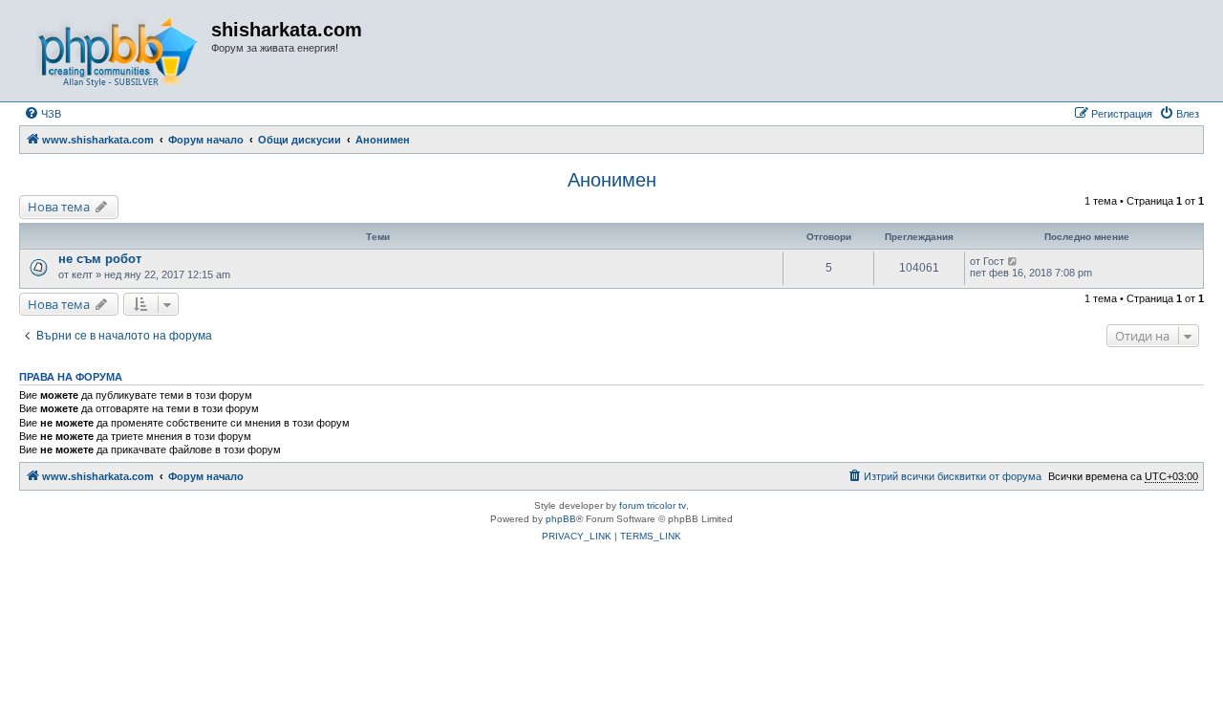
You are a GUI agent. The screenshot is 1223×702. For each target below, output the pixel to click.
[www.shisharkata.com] (117, 51)
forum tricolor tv (652, 505)
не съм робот (99, 259)
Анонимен (612, 179)
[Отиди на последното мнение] (1013, 261)
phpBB (561, 519)
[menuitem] (42, 113)
